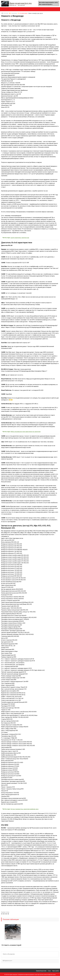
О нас (49, 970)
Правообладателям (41, 970)
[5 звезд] (42, 13)
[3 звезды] (39, 13)
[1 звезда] (35, 13)
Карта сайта (55, 970)
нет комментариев (23, 13)
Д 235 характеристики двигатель (11, 937)
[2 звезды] (37, 13)
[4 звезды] (40, 13)
